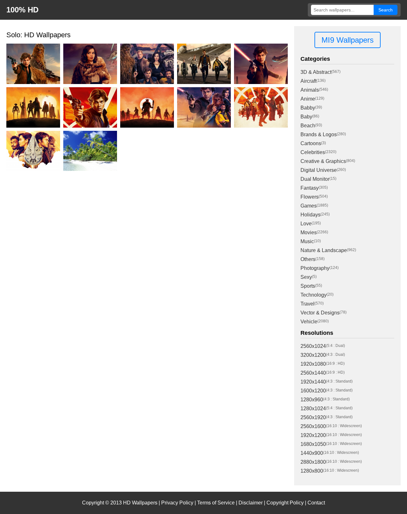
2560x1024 (313, 346)
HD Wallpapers (140, 502)
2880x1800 (313, 462)
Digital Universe (318, 170)
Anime (307, 99)
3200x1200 (313, 355)
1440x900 (311, 453)
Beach (307, 125)
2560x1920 (313, 417)
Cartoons (310, 143)
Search (385, 9)
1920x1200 (313, 435)
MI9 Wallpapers (347, 40)
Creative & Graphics (323, 161)
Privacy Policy (177, 502)
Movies (308, 232)
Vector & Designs (320, 312)
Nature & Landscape (323, 250)
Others (307, 259)
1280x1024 (313, 408)
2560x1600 (313, 426)
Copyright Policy (285, 502)
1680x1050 (313, 444)
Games (308, 205)
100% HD (22, 9)
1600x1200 (313, 390)
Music (307, 241)
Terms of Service (216, 502)
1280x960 (311, 399)
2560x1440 (313, 373)
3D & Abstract (315, 72)
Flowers (309, 197)
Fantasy (309, 188)
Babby (307, 107)
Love (306, 223)
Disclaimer (250, 502)
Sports (307, 286)
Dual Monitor (314, 179)
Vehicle (308, 321)
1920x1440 (313, 381)
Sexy (306, 277)
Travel (307, 303)
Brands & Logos (318, 134)
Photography (314, 268)
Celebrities (312, 152)
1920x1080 (313, 364)
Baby (306, 116)
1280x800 (311, 471)
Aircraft (308, 81)
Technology (313, 295)
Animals (309, 90)
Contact (316, 502)
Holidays (310, 214)
